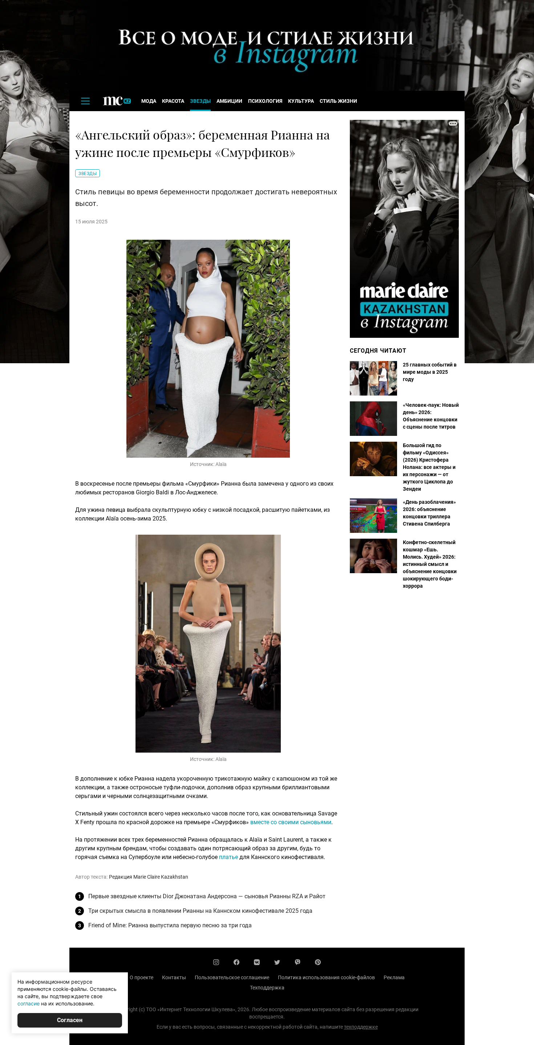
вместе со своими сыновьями (290, 822)
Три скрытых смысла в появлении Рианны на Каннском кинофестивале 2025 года (200, 910)
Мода (148, 101)
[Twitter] (277, 962)
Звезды (200, 101)
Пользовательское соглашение (232, 977)
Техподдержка (267, 988)
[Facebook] (236, 962)
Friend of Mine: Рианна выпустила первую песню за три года (170, 925)
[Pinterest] (318, 962)
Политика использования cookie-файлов (326, 977)
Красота (173, 101)
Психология (265, 101)
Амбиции (229, 101)
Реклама (394, 977)
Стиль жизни (338, 101)
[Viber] (297, 962)
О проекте (141, 977)
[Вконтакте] (257, 962)
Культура (301, 101)
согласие (28, 1003)
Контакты (174, 977)
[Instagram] (216, 962)
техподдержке (361, 1027)
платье (228, 857)
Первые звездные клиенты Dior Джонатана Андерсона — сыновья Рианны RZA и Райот (206, 896)
